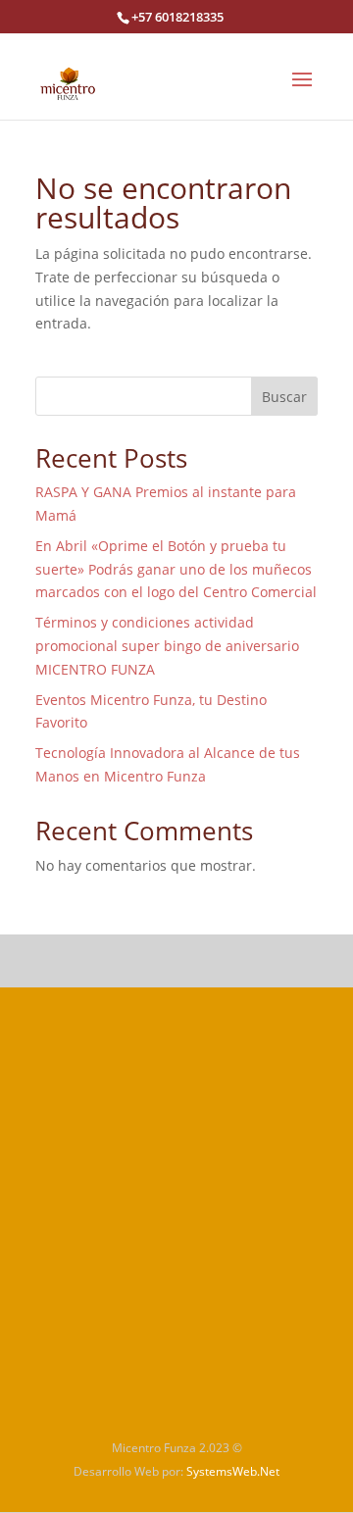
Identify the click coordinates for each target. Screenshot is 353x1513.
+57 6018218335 (177, 16)
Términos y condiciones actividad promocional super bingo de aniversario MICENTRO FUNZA (167, 646)
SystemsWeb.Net (232, 1471)
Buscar (284, 396)
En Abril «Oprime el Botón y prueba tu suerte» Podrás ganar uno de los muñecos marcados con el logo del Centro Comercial (176, 569)
